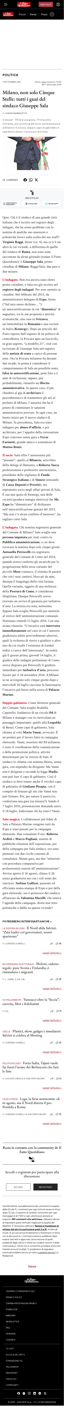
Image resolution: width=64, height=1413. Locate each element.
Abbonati (46, 4)
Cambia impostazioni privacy (21, 1303)
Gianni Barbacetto (14, 113)
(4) (60, 943)
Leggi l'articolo (52, 952)
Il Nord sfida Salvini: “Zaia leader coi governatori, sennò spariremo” (29, 932)
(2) (60, 1042)
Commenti (12, 180)
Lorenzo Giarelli (13, 943)
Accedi (18, 1187)
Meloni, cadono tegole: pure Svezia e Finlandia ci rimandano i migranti (30, 967)
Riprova (32, 1266)
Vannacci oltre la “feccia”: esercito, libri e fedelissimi (31, 1001)
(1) (60, 1011)
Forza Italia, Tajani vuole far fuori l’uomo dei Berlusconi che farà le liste (30, 1067)
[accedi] (58, 4)
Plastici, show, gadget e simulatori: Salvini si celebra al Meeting (31, 1033)
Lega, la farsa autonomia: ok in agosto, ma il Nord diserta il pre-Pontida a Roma (31, 1102)
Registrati (45, 1187)
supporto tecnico (46, 1252)
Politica (10, 75)
